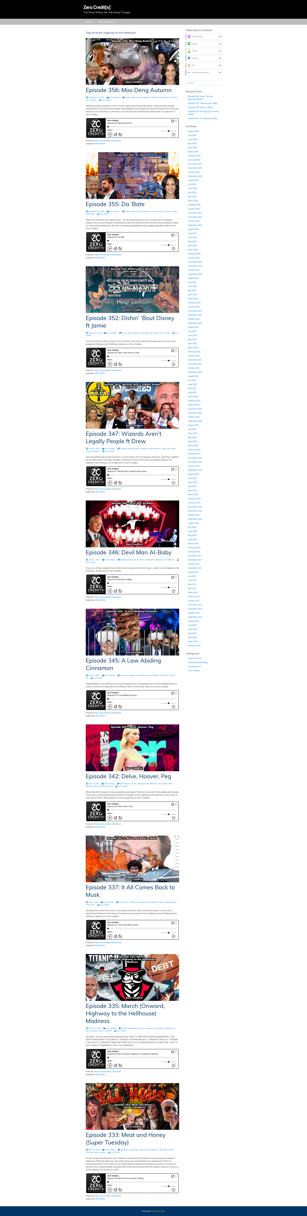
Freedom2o (149, 560)
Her (135, 784)
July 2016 (192, 625)
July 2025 (192, 184)
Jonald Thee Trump (167, 675)
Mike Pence (170, 1028)
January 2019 (194, 503)
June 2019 (192, 482)
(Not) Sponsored (126, 560)
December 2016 (195, 605)
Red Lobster (168, 784)
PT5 (170, 97)
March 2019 (193, 495)
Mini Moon (155, 97)
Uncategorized (194, 666)
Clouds (132, 1150)
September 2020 (195, 421)
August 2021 (193, 376)
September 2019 (195, 470)
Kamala (156, 333)
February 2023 (194, 303)
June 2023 (192, 286)
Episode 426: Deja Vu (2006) (200, 107)
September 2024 (195, 225)
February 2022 (194, 352)
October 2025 (194, 172)
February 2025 (194, 205)
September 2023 (195, 274)
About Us (89, 22)
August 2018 (193, 523)
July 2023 (192, 282)
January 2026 (194, 160)
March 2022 (193, 348)
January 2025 (194, 209)
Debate (127, 211)
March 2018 (193, 544)
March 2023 (193, 299)
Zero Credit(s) (114, 97)
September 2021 (195, 372)
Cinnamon (124, 675)
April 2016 (192, 637)
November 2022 (195, 315)
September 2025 (195, 176)
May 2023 (192, 290)
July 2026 (192, 135)
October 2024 (194, 221)
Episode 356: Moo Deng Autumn (129, 90)
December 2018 (195, 507)
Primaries (89, 1152)
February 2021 (194, 401)
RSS (97, 144)
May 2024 (192, 241)
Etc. (137, 1150)
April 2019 (192, 490)
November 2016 (195, 609)
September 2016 (195, 617)
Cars (120, 902)
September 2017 (195, 568)
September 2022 (195, 323)
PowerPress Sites (158, 1211)
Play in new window (102, 141)
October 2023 (194, 270)
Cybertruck (133, 902)
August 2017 (193, 572)
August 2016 (193, 621)
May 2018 (192, 535)
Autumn (127, 97)
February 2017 (194, 597)
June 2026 (192, 139)
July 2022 (192, 331)
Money (88, 1031)
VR (87, 678)
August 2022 (193, 327)
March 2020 (193, 446)
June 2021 (192, 384)
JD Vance (167, 211)
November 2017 (195, 560)
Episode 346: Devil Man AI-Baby (128, 552)
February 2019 (194, 499)
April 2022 (192, 344)
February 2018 (194, 548)
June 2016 (192, 629)
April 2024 (192, 246)
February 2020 (194, 450)
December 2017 (195, 556)
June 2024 (192, 237)
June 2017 (192, 580)
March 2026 (193, 152)
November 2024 (195, 217)
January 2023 (194, 307)
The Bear (92, 100)
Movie (160, 784)
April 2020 (192, 441)
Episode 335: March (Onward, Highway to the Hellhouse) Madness (125, 1013)
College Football (126, 448)
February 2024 (194, 254)
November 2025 (195, 168)
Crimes (125, 902)
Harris (129, 333)
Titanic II (101, 1031)
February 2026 (194, 156)
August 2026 (193, 131)
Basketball (132, 1028)
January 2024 (194, 258)
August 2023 (193, 278)
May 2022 (192, 339)
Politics (174, 211)
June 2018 (192, 531)
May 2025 (192, 192)
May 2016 (192, 633)
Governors (141, 1028)
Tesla (93, 905)
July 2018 (192, 527)
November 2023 (195, 266)
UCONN (108, 1031)
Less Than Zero (194, 658)
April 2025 (192, 197)
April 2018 (192, 539)
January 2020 (194, 454)
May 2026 (192, 144)
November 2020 (195, 413)
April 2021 (192, 392)
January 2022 (194, 356)
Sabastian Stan (91, 786)
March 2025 (193, 201)
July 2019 (192, 478)
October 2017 (194, 564)
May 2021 (192, 388)
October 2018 (194, 515)
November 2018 (195, 511)
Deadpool (136, 448)
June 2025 (192, 188)
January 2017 (194, 601)
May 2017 (192, 584)
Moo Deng (164, 97)
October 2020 (194, 417)
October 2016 (194, 613)
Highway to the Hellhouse (141, 97)
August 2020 (193, 425)
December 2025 (195, 164)
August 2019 (193, 474)
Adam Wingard (125, 784)
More (103, 144)
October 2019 (194, 466)
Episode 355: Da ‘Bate (115, 204)
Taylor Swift (90, 214)
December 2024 (195, 213)
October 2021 (194, 368)
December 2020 (195, 409)
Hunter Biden (154, 675)
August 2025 (193, 180)
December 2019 (195, 458)
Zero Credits (106, 100)
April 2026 (192, 148)
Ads (134, 560)
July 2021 (192, 380)
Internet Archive (157, 211)
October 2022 (194, 319)
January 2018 (194, 552)
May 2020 (192, 437)
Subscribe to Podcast (106, 22)
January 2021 (194, 405)
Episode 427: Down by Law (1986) (202, 103)
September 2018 (195, 519)
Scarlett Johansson (105, 786)
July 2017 (192, 576)
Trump (167, 333)
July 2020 (192, 429)
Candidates (124, 1150)
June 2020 (192, 433)
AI (138, 560)
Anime (141, 560)
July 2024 (192, 233)
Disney (123, 333)
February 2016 (194, 646)
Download (116, 141)
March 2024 (193, 250)
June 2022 (192, 335)
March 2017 (193, 592)
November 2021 (195, 364)
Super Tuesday (99, 1152)
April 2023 (192, 295)
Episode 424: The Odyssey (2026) (202, 118)
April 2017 (192, 588)
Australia (124, 1028)
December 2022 (195, 311)
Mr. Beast (163, 1150)
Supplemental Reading (198, 662)
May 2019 (192, 486)
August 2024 (193, 229)
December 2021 (195, 360)
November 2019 (195, 462)
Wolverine (96, 451)
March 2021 (193, 397)
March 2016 (193, 641)
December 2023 (195, 262)
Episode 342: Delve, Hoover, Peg (128, 776)
